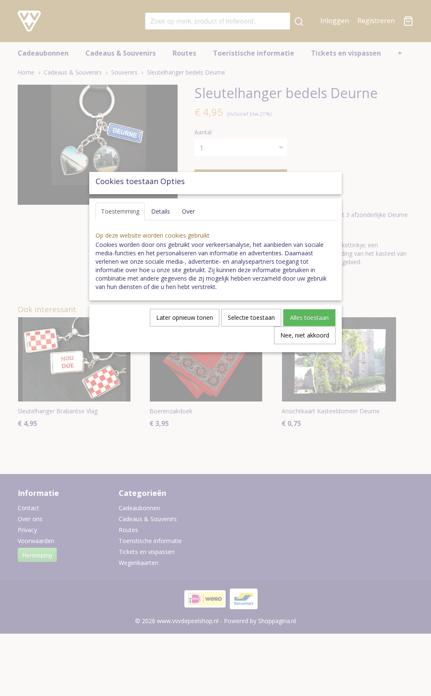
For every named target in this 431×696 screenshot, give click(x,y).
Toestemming (120, 211)
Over (188, 211)
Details (160, 211)
